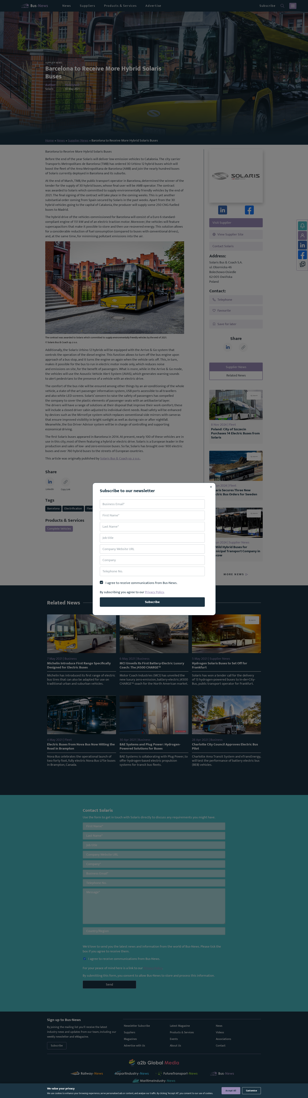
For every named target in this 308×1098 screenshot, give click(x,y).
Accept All (230, 1091)
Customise (251, 1091)
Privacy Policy (154, 592)
